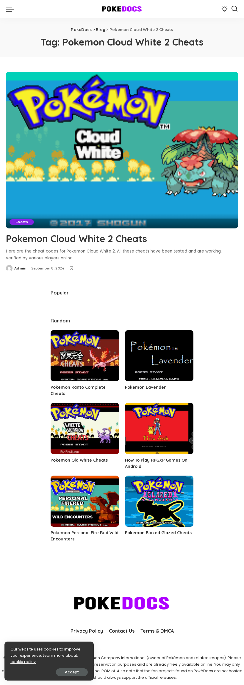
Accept (72, 672)
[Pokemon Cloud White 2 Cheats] (122, 150)
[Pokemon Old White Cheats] (85, 428)
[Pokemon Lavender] (159, 356)
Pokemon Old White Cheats (79, 460)
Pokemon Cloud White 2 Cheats (76, 238)
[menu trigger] (11, 9)
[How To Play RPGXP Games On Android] (159, 428)
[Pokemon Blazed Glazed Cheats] (159, 501)
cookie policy (23, 661)
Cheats (21, 222)
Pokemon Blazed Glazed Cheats (158, 532)
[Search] (234, 9)
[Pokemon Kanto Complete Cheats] (85, 356)
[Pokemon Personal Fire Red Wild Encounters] (85, 501)
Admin (20, 268)
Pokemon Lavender (145, 387)
